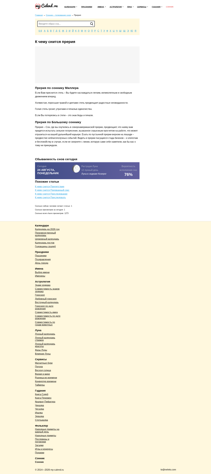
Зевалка (39, 416)
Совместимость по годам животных (45, 323)
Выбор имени (42, 272)
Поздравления (43, 259)
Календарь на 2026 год (47, 229)
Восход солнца (43, 370)
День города (41, 263)
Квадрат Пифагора (45, 401)
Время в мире (42, 374)
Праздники (86, 7)
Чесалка (39, 409)
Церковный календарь (47, 239)
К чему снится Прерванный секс (52, 190)
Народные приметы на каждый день (47, 430)
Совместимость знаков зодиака (47, 290)
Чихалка (39, 405)
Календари (69, 7)
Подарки (39, 452)
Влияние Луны (43, 354)
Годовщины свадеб (45, 246)
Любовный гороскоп (46, 299)
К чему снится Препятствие (49, 186)
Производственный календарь (45, 234)
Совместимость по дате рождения (47, 317)
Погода (39, 366)
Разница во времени (46, 377)
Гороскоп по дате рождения (44, 307)
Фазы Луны (41, 350)
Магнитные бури (44, 363)
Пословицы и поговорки (42, 440)
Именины (40, 276)
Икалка (39, 412)
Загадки (39, 445)
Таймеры (40, 385)
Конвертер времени (45, 381)
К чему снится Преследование (51, 194)
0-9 (40, 31)
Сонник (169, 7)
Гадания (156, 7)
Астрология (116, 7)
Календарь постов (44, 243)
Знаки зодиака (42, 285)
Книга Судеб (41, 394)
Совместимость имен (46, 312)
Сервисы (141, 7)
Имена (101, 7)
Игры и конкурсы (44, 449)
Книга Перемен (43, 398)
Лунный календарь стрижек (45, 339)
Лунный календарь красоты (45, 345)
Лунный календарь (45, 334)
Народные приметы (45, 435)
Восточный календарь (47, 302)
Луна (129, 7)
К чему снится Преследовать (50, 197)
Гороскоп (40, 295)
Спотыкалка (41, 420)
